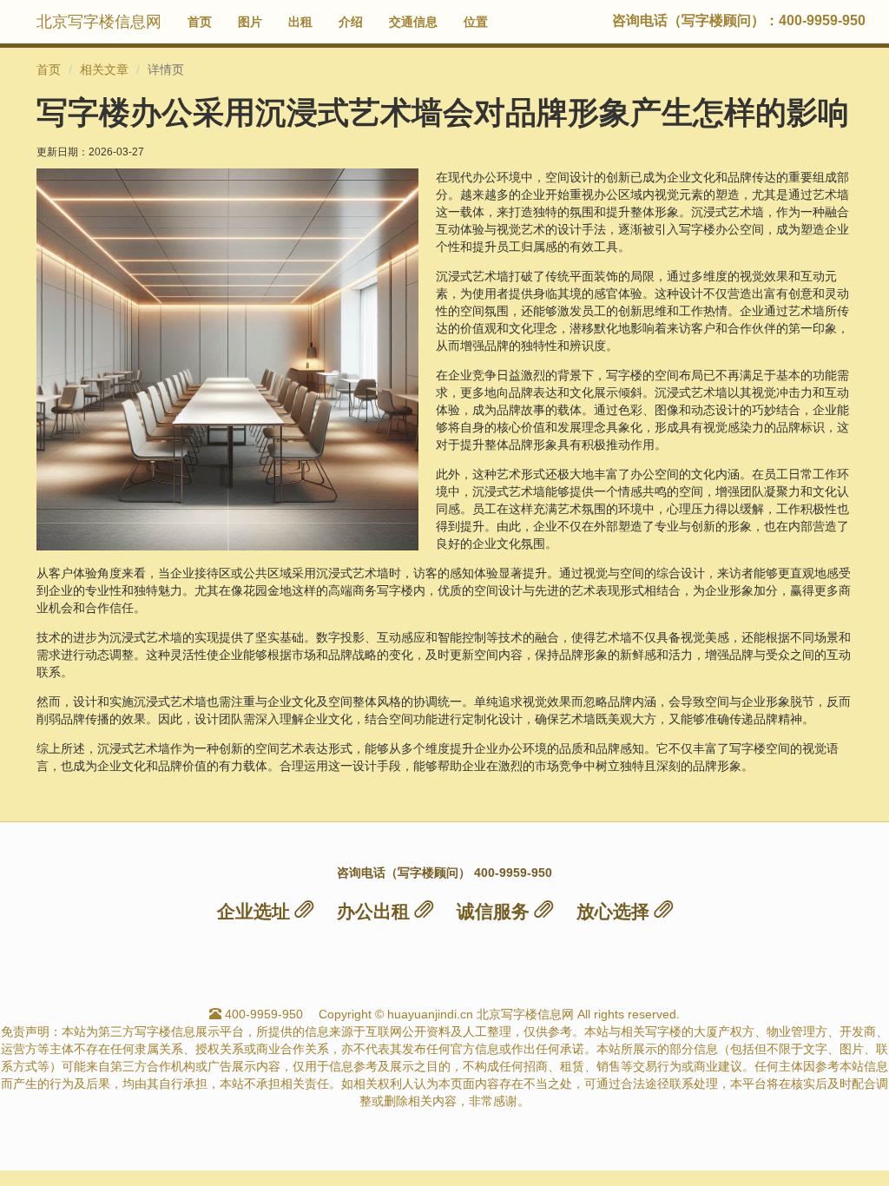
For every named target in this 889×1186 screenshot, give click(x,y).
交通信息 (413, 22)
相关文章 (104, 69)
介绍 (351, 22)
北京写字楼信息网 (98, 21)
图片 (250, 22)
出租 (300, 22)
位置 (476, 22)
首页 (200, 22)
